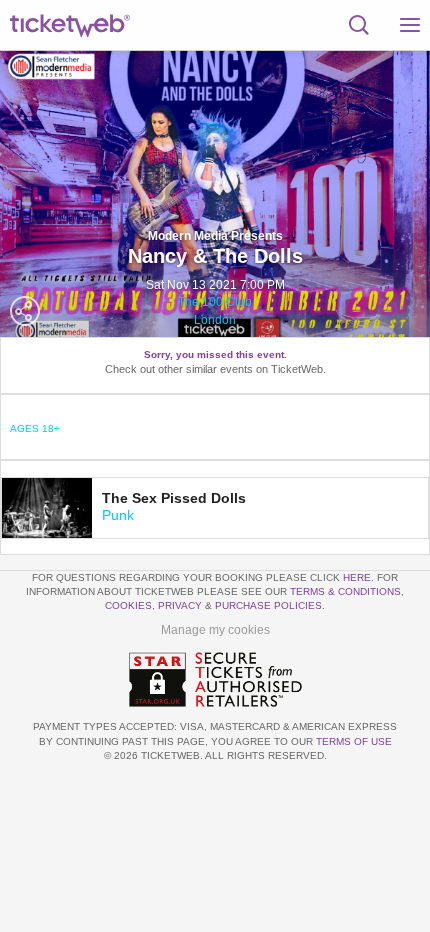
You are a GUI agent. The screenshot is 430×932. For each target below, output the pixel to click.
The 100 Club (215, 302)
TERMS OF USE (354, 741)
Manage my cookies (215, 630)
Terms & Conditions (345, 591)
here (357, 577)
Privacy (180, 605)
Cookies (128, 605)
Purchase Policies (268, 605)
